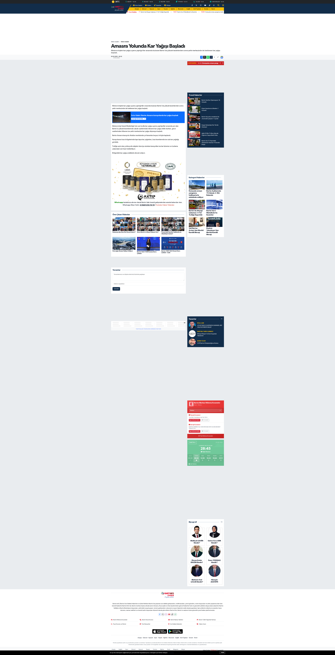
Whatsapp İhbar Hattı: (139, 205)
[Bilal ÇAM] (192, 325)
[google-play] (175, 631)
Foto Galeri (138, 5)
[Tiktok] (172, 614)
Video (149, 5)
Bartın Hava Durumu (147, 619)
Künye (169, 5)
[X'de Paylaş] (204, 57)
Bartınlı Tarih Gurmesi (205, 331)
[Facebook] (159, 614)
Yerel (213, 9)
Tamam (222, 652)
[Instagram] (166, 614)
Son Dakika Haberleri (176, 624)
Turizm (206, 9)
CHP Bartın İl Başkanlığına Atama (207, 343)
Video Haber (125, 41)
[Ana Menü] (222, 5)
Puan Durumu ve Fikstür (119, 624)
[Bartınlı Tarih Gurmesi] (192, 333)
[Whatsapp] (175, 614)
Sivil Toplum (197, 9)
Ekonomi (180, 9)
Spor (159, 9)
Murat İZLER (201, 341)
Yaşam (166, 9)
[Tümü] (221, 319)
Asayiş (137, 9)
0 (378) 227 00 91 (195, 420)
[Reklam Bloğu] (148, 180)
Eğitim (173, 9)
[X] (162, 614)
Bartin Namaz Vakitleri (177, 619)
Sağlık (188, 9)
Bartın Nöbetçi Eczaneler (120, 619)
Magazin (175, 649)
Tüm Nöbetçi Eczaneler (206, 436)
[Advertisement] (167, 27)
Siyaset (152, 9)
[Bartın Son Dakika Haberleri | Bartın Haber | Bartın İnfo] (117, 8)
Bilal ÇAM (200, 323)
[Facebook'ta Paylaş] (201, 57)
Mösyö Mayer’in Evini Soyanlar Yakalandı (207, 334)
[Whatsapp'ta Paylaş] (207, 57)
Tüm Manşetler (146, 624)
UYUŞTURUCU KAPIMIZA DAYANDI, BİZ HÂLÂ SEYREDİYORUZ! (209, 326)
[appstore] (159, 631)
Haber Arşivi (202, 624)
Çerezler (171, 652)
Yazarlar (158, 5)
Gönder (116, 289)
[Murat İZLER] (192, 342)
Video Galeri (115, 41)
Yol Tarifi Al (205, 420)
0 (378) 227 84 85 (195, 431)
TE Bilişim (213, 650)
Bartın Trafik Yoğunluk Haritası (207, 619)
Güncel (144, 9)
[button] (220, 63)
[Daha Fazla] (211, 57)
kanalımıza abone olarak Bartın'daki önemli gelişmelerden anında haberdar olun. (152, 202)
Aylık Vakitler (193, 464)
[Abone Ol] (221, 57)
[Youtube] (169, 614)
